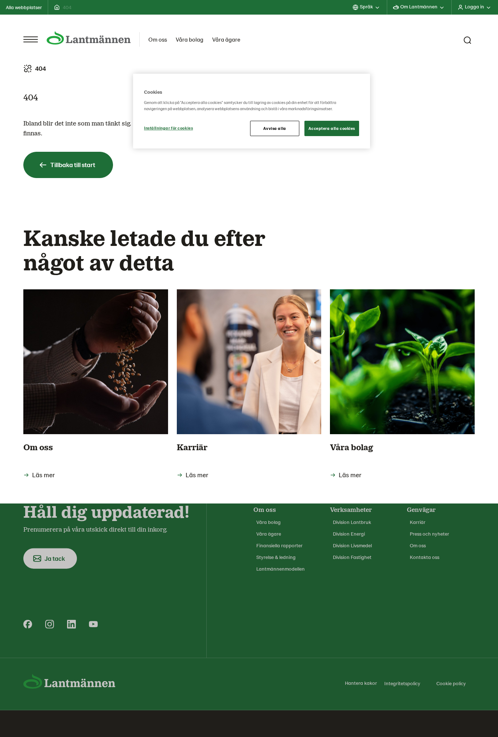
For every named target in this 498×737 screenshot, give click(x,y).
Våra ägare (226, 39)
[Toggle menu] (30, 39)
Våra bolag (189, 39)
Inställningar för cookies (168, 128)
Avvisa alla (274, 128)
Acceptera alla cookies (331, 128)
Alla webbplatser (24, 7)
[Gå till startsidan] (89, 38)
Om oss (157, 39)
